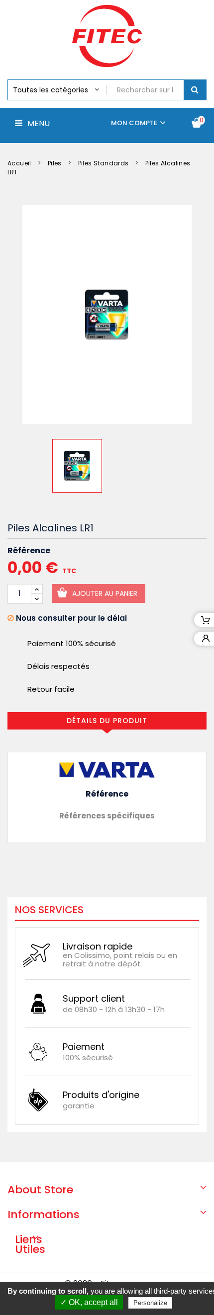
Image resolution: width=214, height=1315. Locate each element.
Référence (28, 550)
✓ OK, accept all (89, 1302)
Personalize (150, 1303)
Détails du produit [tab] (107, 721)
